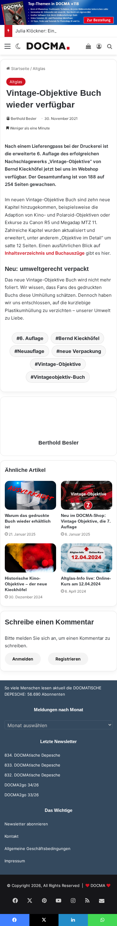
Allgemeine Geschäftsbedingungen (37, 848)
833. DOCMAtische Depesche (32, 765)
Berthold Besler (23, 118)
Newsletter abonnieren (26, 823)
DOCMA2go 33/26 (21, 794)
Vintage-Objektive (59, 364)
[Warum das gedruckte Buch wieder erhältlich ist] (30, 495)
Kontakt (11, 836)
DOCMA (98, 885)
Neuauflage (30, 351)
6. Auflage (32, 338)
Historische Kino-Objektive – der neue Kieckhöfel (26, 584)
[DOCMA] (48, 45)
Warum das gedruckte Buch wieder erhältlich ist (28, 521)
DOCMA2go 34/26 (21, 784)
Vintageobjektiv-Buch (59, 377)
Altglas (39, 68)
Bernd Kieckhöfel (78, 338)
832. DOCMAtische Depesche (32, 775)
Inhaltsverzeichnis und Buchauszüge (45, 253)
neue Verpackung (80, 351)
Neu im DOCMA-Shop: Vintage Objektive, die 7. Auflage (86, 521)
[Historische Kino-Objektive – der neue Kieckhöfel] (30, 557)
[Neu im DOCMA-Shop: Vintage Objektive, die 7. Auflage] (86, 495)
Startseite (19, 68)
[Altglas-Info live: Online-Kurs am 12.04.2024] (86, 557)
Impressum (14, 860)
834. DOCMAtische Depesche (32, 755)
